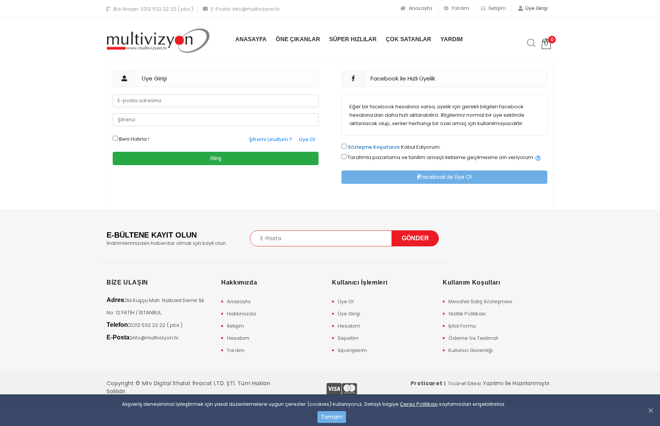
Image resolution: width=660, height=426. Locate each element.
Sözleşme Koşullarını (374, 147)
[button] (538, 158)
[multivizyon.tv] (158, 40)
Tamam (332, 417)
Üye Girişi (349, 313)
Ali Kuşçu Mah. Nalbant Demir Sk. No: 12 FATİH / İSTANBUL (156, 306)
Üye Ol (307, 139)
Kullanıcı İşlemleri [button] (359, 282)
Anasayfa (419, 8)
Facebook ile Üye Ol (446, 177)
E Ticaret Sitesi (462, 383)
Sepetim (348, 338)
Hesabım (238, 338)
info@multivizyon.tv (245, 9)
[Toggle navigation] (461, 238)
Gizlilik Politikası (467, 313)
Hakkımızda (241, 313)
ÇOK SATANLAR (408, 39)
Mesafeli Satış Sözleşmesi (480, 301)
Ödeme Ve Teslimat (473, 338)
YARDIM (451, 39)
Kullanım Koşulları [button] (471, 282)
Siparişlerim (352, 350)
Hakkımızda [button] (239, 282)
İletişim (496, 8)
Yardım (459, 8)
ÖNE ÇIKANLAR (298, 39)
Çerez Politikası (419, 404)
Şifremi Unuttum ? (270, 139)
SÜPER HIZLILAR (353, 39)
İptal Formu (462, 326)
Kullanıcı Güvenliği (470, 350)
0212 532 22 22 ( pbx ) (153, 9)
